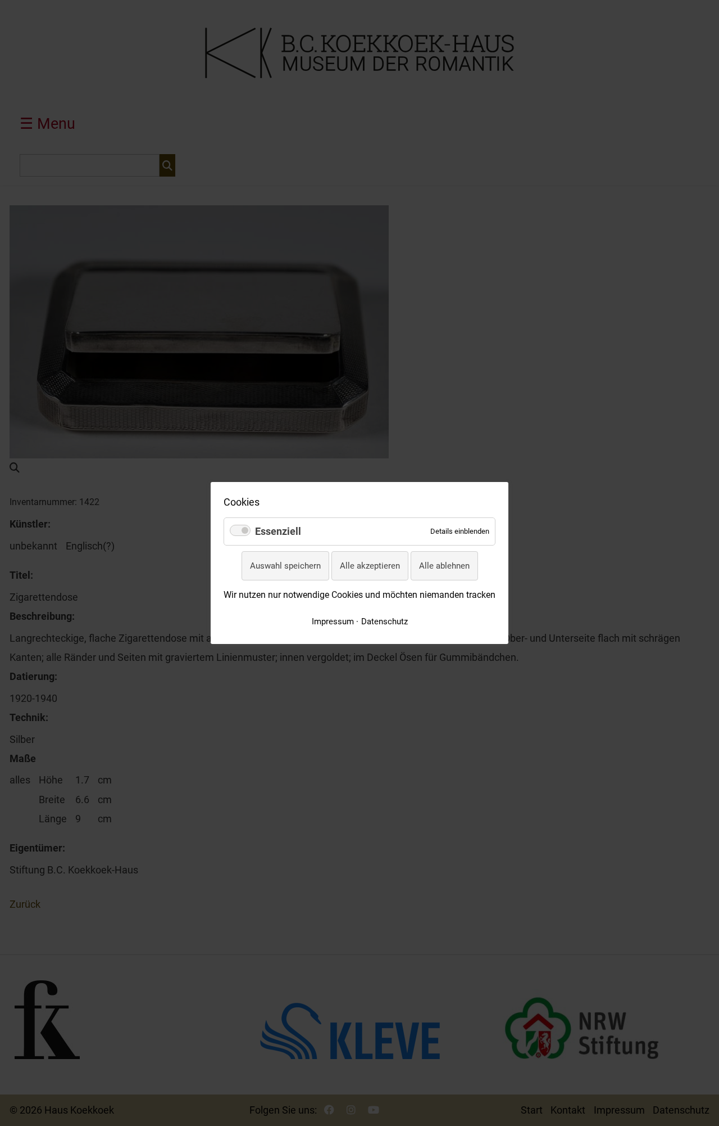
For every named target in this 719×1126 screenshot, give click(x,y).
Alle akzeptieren (370, 566)
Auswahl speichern (285, 566)
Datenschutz (384, 621)
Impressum (333, 621)
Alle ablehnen (444, 566)
